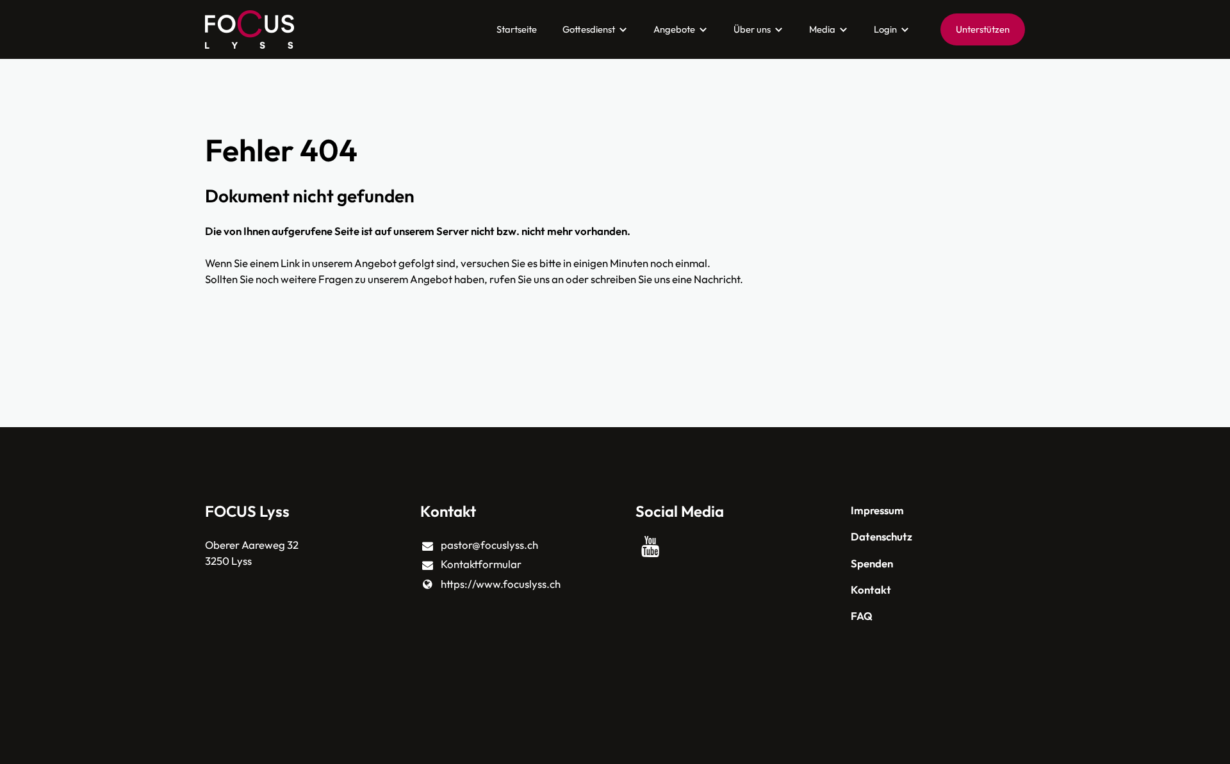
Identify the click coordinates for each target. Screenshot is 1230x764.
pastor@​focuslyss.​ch (489, 544)
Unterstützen (983, 29)
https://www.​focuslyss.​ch (501, 583)
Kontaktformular (481, 564)
